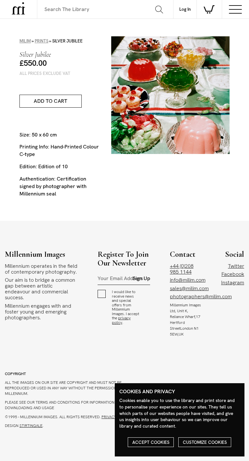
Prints (41, 41)
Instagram (232, 282)
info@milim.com (188, 280)
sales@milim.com (189, 288)
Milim (25, 41)
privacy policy (121, 320)
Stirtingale (30, 425)
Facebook (232, 274)
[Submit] (159, 9)
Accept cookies (151, 442)
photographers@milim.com (201, 296)
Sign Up (141, 278)
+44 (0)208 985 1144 (182, 269)
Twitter (236, 266)
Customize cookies (205, 442)
